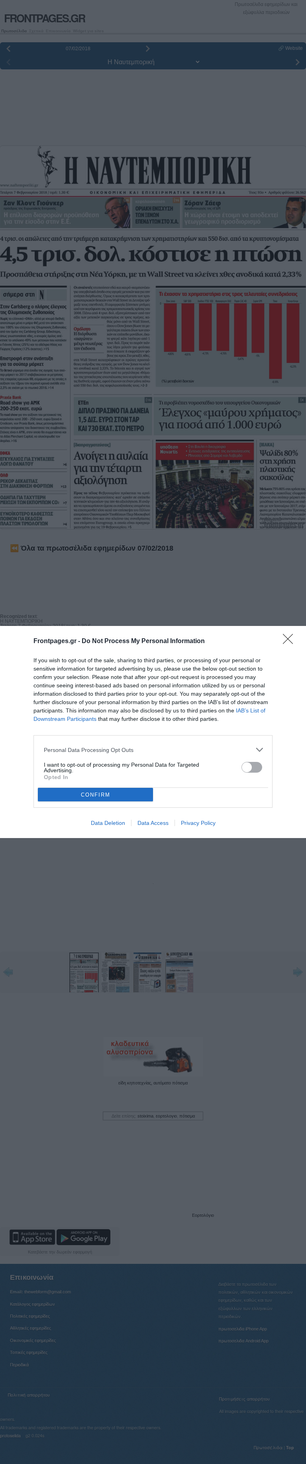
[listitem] (153, 750)
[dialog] (153, 732)
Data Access (153, 823)
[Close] (290, 641)
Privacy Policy (198, 823)
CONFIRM (95, 795)
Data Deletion (108, 823)
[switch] (251, 767)
